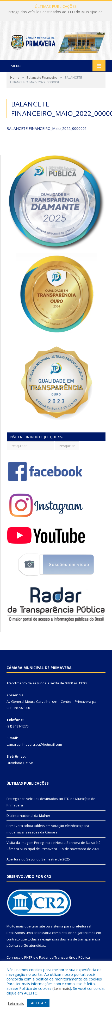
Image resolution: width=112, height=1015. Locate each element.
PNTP (28, 957)
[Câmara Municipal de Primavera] (56, 41)
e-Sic (29, 762)
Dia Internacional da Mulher (55, 12)
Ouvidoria (14, 762)
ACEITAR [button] (38, 1002)
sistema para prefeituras (70, 926)
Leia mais (62, 988)
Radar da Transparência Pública (64, 957)
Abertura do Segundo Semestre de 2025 (38, 859)
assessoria (42, 932)
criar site (38, 926)
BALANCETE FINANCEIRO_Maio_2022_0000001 (47, 128)
